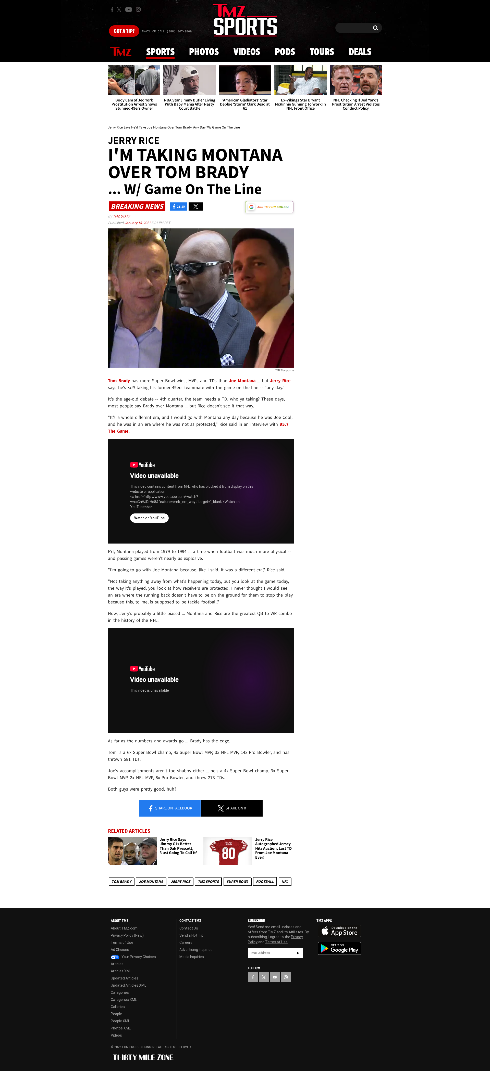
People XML (120, 1021)
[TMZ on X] (119, 9)
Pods (285, 52)
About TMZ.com (124, 928)
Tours (322, 52)
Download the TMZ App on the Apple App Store (339, 931)
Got (124, 31)
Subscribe (298, 953)
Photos (204, 52)
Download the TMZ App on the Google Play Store (339, 948)
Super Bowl (237, 881)
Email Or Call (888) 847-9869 (167, 31)
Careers (185, 942)
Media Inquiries (191, 957)
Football (265, 881)
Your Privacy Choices (138, 957)
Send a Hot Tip (191, 935)
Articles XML (121, 971)
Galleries (118, 1007)
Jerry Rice (180, 881)
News (120, 52)
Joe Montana (151, 881)
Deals (360, 52)
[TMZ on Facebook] (112, 9)
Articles (117, 964)
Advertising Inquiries (196, 950)
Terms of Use (122, 942)
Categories (120, 992)
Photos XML (121, 1028)
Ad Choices (120, 950)
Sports (160, 52)
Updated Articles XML (128, 985)
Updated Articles (124, 978)
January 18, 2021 (137, 222)
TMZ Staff (121, 216)
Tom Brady (121, 881)
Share (173, 807)
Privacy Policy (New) (127, 935)
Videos (247, 52)
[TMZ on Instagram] (138, 9)
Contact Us (188, 928)
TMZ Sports (208, 881)
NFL (284, 881)
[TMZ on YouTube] (275, 977)
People (116, 1014)
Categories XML (124, 1000)
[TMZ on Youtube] (128, 9)
